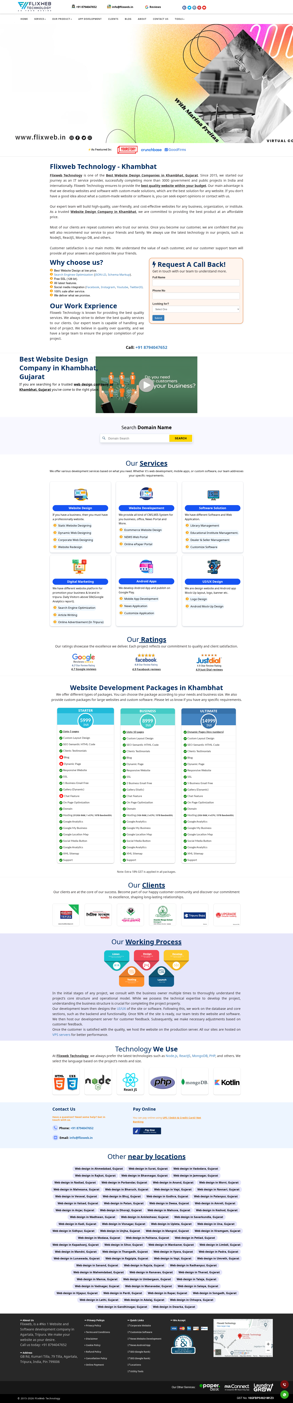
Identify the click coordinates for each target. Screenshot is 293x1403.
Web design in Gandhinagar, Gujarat (122, 1307)
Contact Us (160, 18)
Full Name (158, 277)
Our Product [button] (61, 18)
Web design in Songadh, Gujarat (215, 1293)
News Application (135, 606)
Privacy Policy (93, 1325)
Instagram (108, 287)
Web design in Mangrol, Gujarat (167, 1231)
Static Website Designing (74, 525)
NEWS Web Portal (136, 537)
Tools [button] (179, 18)
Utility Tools (136, 1371)
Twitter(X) (136, 287)
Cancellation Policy (96, 1358)
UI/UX (121, 1008)
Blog (128, 18)
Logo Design (198, 599)
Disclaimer (91, 1338)
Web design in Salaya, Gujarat (198, 1286)
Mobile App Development (141, 599)
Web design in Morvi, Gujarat (219, 1182)
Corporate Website (140, 1325)
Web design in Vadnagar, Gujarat (97, 1286)
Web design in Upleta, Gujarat (171, 1224)
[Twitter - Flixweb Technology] (189, 8)
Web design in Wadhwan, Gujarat (92, 1217)
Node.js (171, 1055)
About (142, 18)
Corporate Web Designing (75, 540)
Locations (135, 1364)
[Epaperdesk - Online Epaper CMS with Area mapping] (210, 1387)
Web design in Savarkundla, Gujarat (198, 1217)
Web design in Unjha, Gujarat (120, 1231)
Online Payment (94, 1364)
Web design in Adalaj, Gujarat (144, 1300)
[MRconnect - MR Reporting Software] (237, 1387)
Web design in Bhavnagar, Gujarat (144, 1175)
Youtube (122, 287)
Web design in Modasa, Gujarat (99, 1238)
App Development (90, 18)
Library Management (204, 525)
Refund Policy (93, 1351)
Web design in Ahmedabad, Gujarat (99, 1168)
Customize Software (203, 547)
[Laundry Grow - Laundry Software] (263, 1387)
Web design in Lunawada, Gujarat (77, 1258)
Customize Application (139, 613)
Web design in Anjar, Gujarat (75, 1210)
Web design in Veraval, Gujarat (76, 1196)
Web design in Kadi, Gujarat (77, 1224)
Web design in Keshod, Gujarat (217, 1210)
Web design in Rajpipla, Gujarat (126, 1258)
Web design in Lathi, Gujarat (99, 1300)
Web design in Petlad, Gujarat (195, 1238)
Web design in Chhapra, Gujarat (191, 1300)
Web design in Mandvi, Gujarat (76, 1252)
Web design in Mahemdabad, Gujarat (98, 1272)
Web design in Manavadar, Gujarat (148, 1286)
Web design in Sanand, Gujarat (97, 1265)
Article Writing (67, 615)
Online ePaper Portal (138, 544)
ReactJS (184, 1055)
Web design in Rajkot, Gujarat (95, 1175)
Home (24, 18)
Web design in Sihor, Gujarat (123, 1245)
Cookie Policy (92, 1345)
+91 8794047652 (86, 7)
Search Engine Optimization (76, 608)
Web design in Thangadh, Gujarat (125, 1252)
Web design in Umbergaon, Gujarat (147, 1279)
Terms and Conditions (97, 1332)
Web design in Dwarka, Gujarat (174, 1307)
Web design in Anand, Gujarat (173, 1182)
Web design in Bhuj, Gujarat (122, 1196)
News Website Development (145, 1338)
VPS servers (61, 1034)
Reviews (155, 7)
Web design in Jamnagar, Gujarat (195, 1175)
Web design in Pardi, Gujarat (122, 1293)
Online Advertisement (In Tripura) (80, 622)
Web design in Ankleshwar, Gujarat (145, 1217)
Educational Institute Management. (214, 533)
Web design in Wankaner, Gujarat (171, 1245)
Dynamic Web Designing (74, 533)
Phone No (158, 290)
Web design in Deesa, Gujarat (169, 1203)
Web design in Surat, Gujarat (148, 1168)
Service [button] (39, 18)
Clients (113, 18)
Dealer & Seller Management (209, 540)
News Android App (140, 1345)
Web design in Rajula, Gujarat (144, 1265)
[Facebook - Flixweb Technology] (184, 8)
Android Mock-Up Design (206, 606)
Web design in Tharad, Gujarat (199, 1272)
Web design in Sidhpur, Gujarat (73, 1231)
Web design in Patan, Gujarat (124, 1203)
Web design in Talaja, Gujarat (196, 1279)
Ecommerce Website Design (143, 530)
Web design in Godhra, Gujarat (167, 1196)
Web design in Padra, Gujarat (218, 1252)
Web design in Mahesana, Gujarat (76, 1189)
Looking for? (160, 304)
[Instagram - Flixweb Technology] (194, 8)
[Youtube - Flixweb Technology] (204, 8)
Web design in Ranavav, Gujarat (151, 1272)
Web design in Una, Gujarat (216, 1224)
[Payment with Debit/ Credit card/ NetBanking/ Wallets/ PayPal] (189, 1329)
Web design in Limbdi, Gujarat (220, 1245)
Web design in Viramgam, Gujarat (217, 1231)
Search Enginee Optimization (73, 274)
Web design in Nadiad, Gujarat (75, 1182)
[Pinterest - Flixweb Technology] (199, 8)
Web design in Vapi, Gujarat (173, 1189)
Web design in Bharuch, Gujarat (126, 1189)
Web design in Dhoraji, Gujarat (121, 1210)
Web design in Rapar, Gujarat (167, 1293)
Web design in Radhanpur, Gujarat (193, 1265)
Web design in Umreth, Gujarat (218, 1258)
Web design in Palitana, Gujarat (147, 1238)
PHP (212, 1055)
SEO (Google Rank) (140, 1351)
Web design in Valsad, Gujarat (78, 1203)
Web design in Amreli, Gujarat (215, 1203)
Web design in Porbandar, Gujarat (124, 1182)
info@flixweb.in (122, 7)
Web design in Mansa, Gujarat (97, 1279)
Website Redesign (69, 547)
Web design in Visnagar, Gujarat (123, 1224)
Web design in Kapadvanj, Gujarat (76, 1245)
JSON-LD (100, 274)
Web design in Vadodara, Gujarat (195, 1168)
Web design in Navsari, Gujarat (218, 1189)
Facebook (92, 287)
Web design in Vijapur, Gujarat (77, 1293)
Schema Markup (119, 274)
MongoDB (200, 1055)
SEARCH (181, 438)
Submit (158, 318)
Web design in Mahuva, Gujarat (169, 1210)
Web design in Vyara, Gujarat (173, 1252)
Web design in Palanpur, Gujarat (216, 1196)
